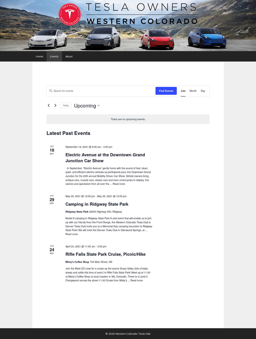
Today (66, 105)
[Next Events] (55, 105)
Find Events (166, 90)
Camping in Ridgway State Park (96, 204)
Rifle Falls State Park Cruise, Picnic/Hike (105, 254)
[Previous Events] (48, 105)
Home (39, 56)
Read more (119, 183)
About (69, 56)
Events (54, 56)
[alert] (128, 119)
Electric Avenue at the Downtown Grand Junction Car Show (105, 157)
